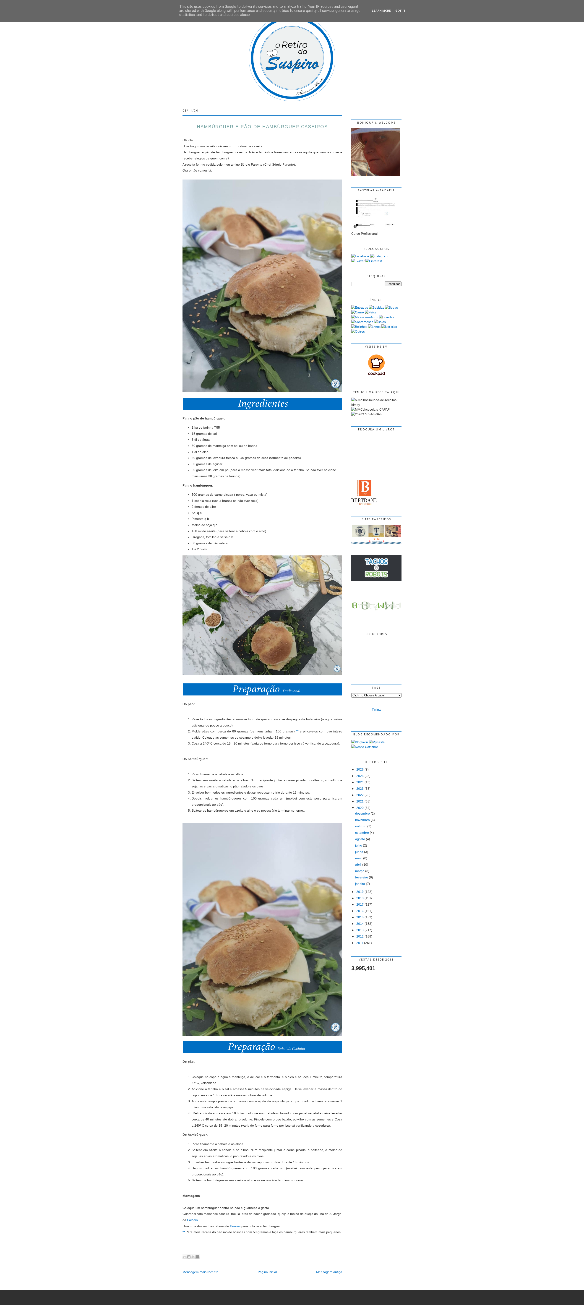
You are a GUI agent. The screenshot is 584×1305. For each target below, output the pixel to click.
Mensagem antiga (329, 1272)
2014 (360, 923)
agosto (360, 839)
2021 (360, 801)
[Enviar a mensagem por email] (184, 1257)
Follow (376, 709)
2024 (360, 782)
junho (359, 852)
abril (358, 864)
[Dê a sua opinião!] (189, 1257)
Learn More (381, 10)
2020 (360, 808)
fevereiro (361, 877)
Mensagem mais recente (200, 1272)
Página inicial (267, 1272)
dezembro (362, 813)
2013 (360, 930)
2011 (359, 943)
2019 (360, 891)
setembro (362, 832)
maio (358, 858)
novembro (362, 820)
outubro (360, 826)
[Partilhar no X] (193, 1257)
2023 (360, 788)
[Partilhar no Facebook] (197, 1257)
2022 (360, 795)
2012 (360, 936)
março (359, 871)
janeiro (360, 884)
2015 (360, 917)
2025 (360, 776)
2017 (360, 904)
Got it (400, 10)
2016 (360, 911)
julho (358, 845)
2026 (360, 769)
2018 (360, 898)
